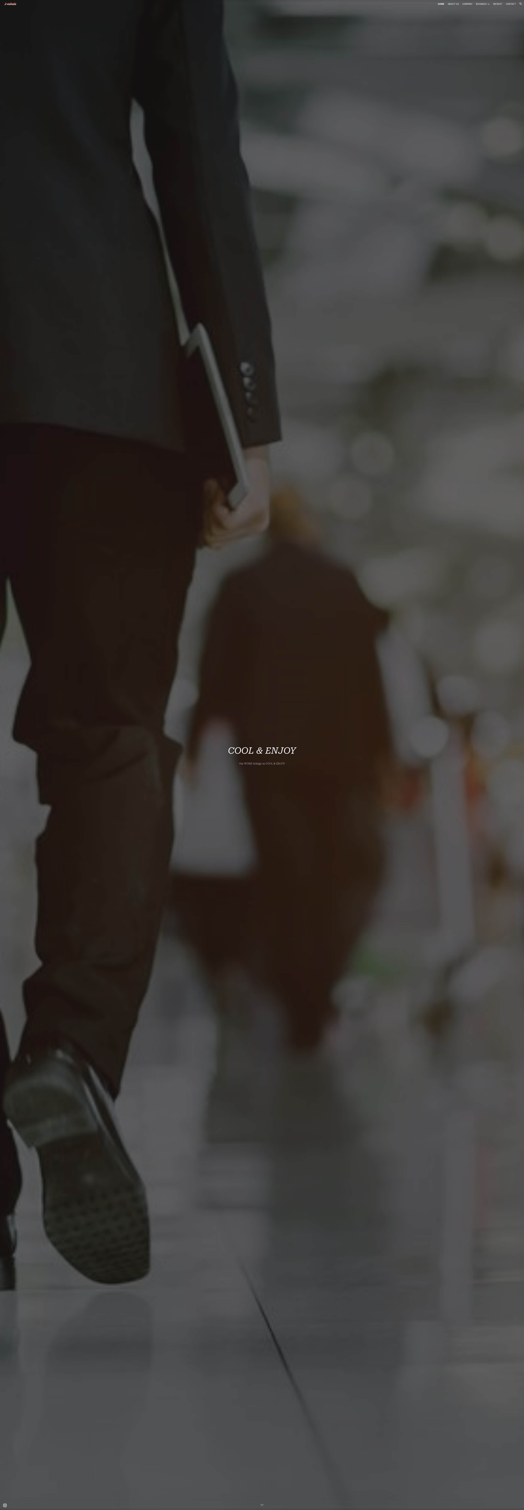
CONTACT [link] (511, 3)
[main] (262, 750)
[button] (520, 4)
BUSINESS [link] (481, 3)
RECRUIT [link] (497, 3)
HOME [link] (441, 3)
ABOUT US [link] (453, 3)
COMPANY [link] (467, 3)
